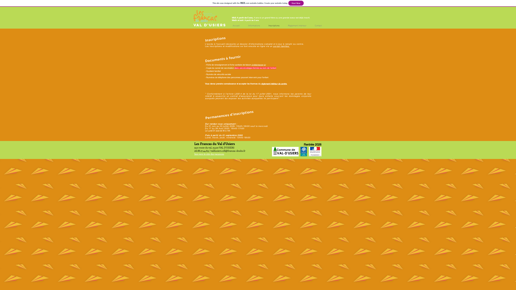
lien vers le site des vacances (209, 154)
